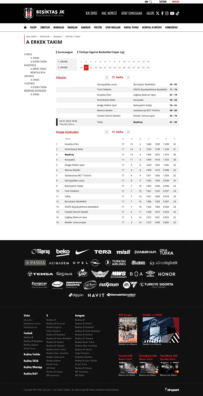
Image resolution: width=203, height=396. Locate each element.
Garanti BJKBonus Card (126, 357)
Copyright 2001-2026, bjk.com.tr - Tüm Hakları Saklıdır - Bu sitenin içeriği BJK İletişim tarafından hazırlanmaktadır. (71, 390)
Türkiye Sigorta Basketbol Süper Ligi (101, 52)
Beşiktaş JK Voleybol (55, 345)
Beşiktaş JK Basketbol (33, 341)
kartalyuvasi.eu (30, 327)
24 (119, 67)
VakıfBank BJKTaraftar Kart (168, 357)
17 (86, 67)
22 (110, 67)
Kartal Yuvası (30, 348)
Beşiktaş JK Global (83, 323)
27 (133, 67)
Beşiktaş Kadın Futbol (55, 349)
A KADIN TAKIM (39, 61)
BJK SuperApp (52, 375)
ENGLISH (175, 1)
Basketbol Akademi (83, 357)
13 (138, 61)
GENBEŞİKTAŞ (171, 27)
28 (138, 67)
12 (133, 61)
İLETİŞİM (162, 1)
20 (100, 67)
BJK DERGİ (91, 13)
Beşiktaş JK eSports (83, 349)
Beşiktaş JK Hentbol (55, 342)
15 (148, 61)
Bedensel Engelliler (35, 90)
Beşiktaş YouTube (32, 354)
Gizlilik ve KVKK (152, 314)
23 (114, 67)
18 (91, 67)
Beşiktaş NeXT (31, 373)
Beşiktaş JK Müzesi (83, 368)
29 (143, 67)
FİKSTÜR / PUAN (73, 36)
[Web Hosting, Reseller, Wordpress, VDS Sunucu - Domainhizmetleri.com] (120, 295)
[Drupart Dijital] (172, 390)
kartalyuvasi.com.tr (32, 323)
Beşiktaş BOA (38, 72)
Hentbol (29, 76)
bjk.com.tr (28, 320)
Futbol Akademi (53, 331)
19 (95, 67)
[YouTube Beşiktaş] (172, 13)
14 (143, 61)
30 (148, 67)
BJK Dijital (50, 368)
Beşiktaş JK (28, 337)
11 (129, 61)
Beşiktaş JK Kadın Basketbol (58, 338)
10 (124, 61)
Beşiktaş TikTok (31, 361)
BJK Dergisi (125, 314)
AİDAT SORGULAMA (131, 13)
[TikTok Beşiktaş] (177, 13)
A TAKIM (35, 58)
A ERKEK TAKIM (38, 68)
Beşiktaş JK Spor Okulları (86, 360)
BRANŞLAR (45, 36)
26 (129, 67)
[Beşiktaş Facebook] (162, 13)
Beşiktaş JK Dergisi (54, 371)
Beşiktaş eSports (31, 344)
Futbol (28, 54)
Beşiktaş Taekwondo (55, 357)
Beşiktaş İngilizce (54, 327)
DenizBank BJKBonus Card (148, 357)
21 (105, 67)
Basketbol (58, 36)
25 (124, 67)
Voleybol (29, 83)
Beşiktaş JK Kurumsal (55, 323)
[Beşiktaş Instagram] (166, 13)
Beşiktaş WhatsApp (33, 367)
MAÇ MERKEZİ (109, 13)
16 (81, 67)
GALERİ (150, 13)
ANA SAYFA (31, 36)
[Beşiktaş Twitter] (158, 13)
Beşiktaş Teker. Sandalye (57, 353)
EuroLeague (65, 52)
